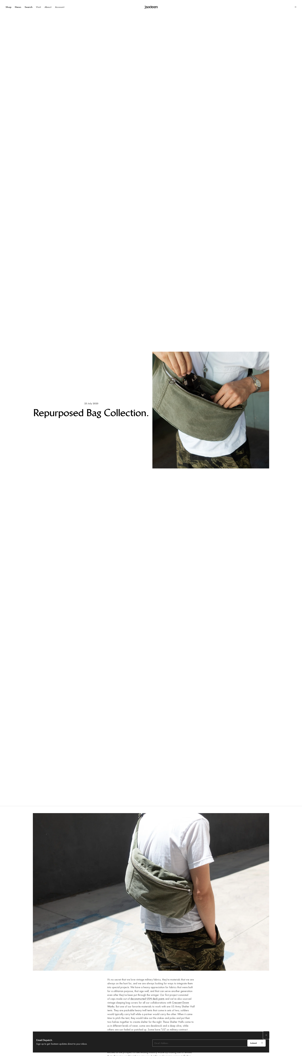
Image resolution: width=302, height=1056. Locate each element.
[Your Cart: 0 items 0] (295, 7)
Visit (38, 7)
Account (59, 7)
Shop (8, 7)
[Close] (266, 1035)
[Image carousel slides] (151, 892)
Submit (253, 1043)
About (48, 7)
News (18, 7)
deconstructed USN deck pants (147, 999)
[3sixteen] (151, 7)
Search (29, 7)
